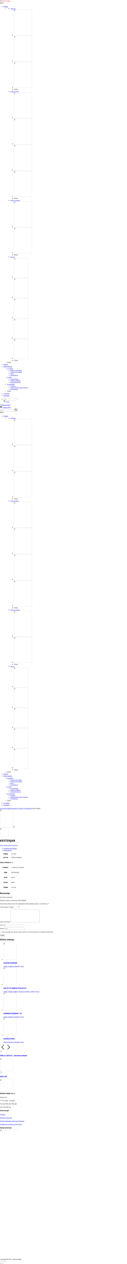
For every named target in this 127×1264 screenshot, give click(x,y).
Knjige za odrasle (13, 966)
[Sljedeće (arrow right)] (2, 1263)
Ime (2, 925)
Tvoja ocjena (4, 907)
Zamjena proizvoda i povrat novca (11, 1124)
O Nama (2, 1115)
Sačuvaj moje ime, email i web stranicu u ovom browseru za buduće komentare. (27, 932)
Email (2, 928)
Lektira (32, 992)
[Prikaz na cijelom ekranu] (2, 1261)
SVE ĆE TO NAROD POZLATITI (14, 988)
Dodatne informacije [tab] (10, 848)
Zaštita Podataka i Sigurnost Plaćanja (12, 1121)
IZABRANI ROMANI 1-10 (12, 1013)
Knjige (9, 808)
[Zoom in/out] (0, 1261)
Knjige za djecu (18, 808)
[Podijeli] (4, 1261)
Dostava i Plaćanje (6, 1118)
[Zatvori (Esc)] (6, 1261)
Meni (2, 3)
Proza (22, 966)
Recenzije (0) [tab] (7, 850)
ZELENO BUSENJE (10, 963)
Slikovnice (28, 808)
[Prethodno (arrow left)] (0, 1263)
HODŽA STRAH (9, 1039)
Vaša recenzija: (5, 922)
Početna (3, 808)
